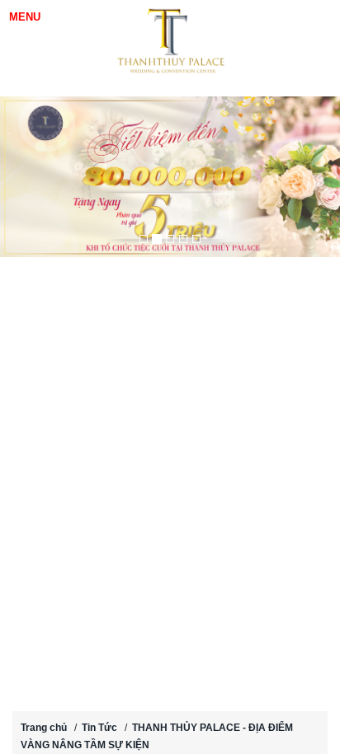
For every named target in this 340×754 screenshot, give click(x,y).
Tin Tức (99, 727)
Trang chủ (44, 727)
